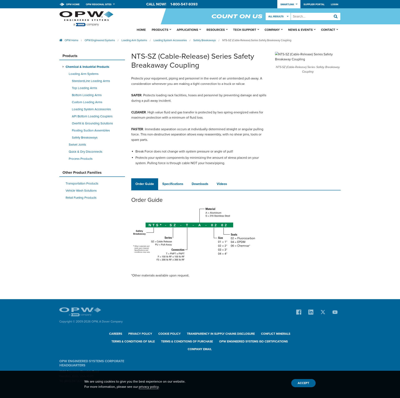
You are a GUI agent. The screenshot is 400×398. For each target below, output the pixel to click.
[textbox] (316, 16)
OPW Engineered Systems (100, 40)
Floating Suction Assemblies (91, 130)
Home (141, 30)
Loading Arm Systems (134, 40)
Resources (215, 30)
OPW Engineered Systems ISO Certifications (253, 341)
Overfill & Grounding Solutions (92, 123)
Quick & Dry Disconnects (85, 152)
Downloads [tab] (200, 184)
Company (272, 30)
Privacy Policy (140, 334)
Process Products (80, 159)
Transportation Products (82, 183)
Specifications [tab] (172, 184)
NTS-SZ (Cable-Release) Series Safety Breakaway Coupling (256, 40)
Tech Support (244, 30)
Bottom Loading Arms (87, 95)
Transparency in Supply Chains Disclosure (221, 334)
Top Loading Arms (84, 88)
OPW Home (72, 4)
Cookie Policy (169, 334)
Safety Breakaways (204, 40)
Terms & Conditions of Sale (133, 341)
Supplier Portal (314, 4)
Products (160, 30)
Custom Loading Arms (87, 102)
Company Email (200, 349)
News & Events (300, 30)
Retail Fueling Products (81, 198)
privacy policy (149, 387)
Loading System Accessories (170, 40)
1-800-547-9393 (184, 4)
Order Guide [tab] (144, 184)
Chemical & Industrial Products (87, 67)
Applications (187, 30)
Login (334, 4)
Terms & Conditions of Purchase (187, 341)
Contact (328, 30)
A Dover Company (111, 321)
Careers (115, 334)
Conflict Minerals (275, 334)
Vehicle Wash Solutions (81, 190)
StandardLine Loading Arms (91, 81)
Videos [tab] (222, 184)
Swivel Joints (77, 144)
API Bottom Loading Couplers (92, 116)
